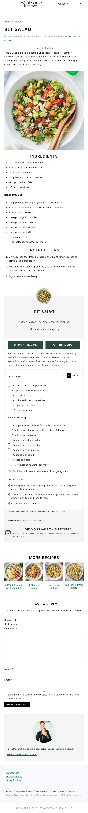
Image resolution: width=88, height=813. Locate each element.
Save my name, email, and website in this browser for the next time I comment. (43, 696)
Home (7, 21)
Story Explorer (14, 780)
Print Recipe (27, 345)
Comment (10, 628)
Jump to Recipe (44, 48)
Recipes (18, 21)
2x (73, 375)
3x (78, 375)
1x (69, 375)
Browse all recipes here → (22, 754)
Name (8, 669)
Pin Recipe (65, 345)
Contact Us (12, 773)
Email (8, 680)
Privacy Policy (14, 776)
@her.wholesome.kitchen (46, 533)
